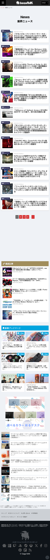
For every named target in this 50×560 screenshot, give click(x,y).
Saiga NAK (25, 3)
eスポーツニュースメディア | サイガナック (25, 542)
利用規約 (35, 513)
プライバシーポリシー (9, 517)
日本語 (44, 3)
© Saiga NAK (25, 554)
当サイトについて (14, 513)
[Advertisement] (25, 240)
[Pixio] (25, 428)
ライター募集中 (22, 517)
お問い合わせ (26, 513)
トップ (5, 513)
